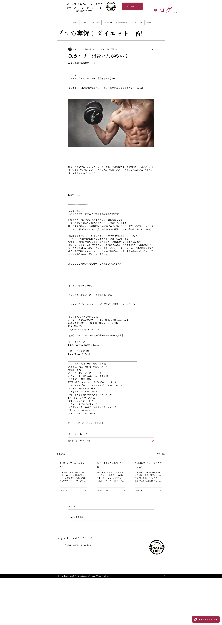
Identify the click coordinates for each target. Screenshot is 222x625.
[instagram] (164, 576)
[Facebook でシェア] (69, 434)
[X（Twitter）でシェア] (75, 434)
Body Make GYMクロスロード (74, 538)
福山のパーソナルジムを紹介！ (72, 465)
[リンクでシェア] (86, 434)
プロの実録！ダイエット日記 (99, 33)
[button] (162, 33)
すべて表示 (161, 454)
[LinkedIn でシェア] (81, 434)
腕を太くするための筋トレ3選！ (110, 465)
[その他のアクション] (152, 49)
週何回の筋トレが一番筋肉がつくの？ (148, 465)
